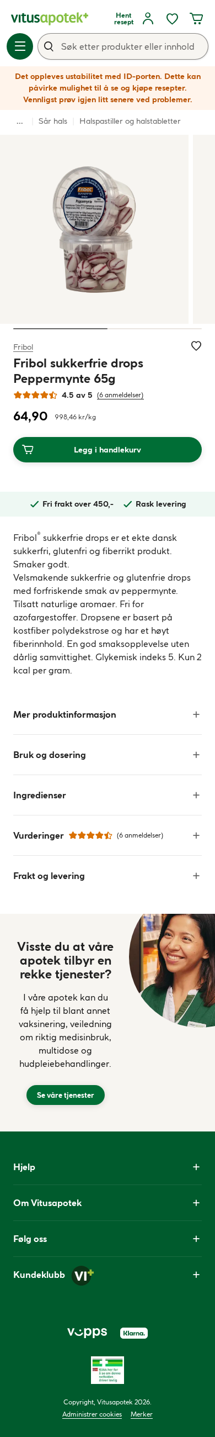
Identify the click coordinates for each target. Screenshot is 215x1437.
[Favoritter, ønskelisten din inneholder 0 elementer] (172, 19)
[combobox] (122, 46)
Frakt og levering (49, 875)
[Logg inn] (148, 19)
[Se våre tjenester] (65, 1022)
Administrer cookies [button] (92, 1414)
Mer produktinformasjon (64, 714)
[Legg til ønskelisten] (196, 346)
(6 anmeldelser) (120, 395)
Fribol (23, 346)
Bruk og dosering (49, 754)
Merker (142, 1414)
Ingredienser (39, 795)
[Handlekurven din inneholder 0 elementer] (196, 19)
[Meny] (20, 46)
